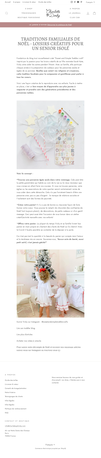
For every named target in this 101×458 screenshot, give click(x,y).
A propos (16, 2)
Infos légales (9, 400)
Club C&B (75, 17)
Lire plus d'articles (24, 334)
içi (59, 350)
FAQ (6, 412)
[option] (50, 24)
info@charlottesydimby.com (15, 426)
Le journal (75, 13)
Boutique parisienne (29, 17)
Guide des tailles (44, 2)
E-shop (29, 8)
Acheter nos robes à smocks (29, 340)
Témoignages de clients (14, 396)
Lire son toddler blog (26, 328)
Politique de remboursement (15, 408)
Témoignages (29, 13)
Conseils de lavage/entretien (15, 388)
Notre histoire (10, 392)
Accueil (8, 2)
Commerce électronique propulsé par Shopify (50, 448)
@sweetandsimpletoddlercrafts (55, 321)
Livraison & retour (29, 2)
